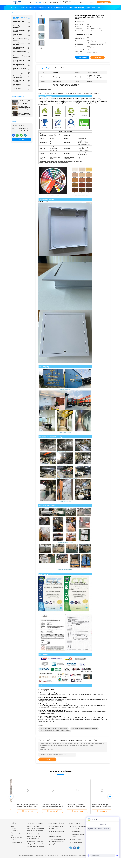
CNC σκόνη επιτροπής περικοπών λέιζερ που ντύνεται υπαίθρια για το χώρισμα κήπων (34, 836)
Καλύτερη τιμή (82, 57)
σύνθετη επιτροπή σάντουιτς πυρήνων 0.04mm (57, 827)
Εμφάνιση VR (14, 830)
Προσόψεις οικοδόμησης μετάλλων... (21, 56)
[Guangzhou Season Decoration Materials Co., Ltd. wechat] (21, 135)
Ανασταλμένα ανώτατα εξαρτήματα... (21, 69)
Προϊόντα (13, 828)
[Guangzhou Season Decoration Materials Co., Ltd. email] (13, 135)
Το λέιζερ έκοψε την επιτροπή (34, 823)
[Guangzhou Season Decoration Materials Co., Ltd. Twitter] (70, 847)
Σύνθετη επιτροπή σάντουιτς (56, 823)
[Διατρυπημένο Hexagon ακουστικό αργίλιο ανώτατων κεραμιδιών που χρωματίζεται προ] (97, 790)
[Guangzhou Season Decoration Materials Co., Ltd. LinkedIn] (78, 847)
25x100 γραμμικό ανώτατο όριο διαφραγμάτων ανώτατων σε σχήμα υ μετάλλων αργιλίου (22, 806)
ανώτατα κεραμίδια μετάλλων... (21, 22)
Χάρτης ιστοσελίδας (16, 837)
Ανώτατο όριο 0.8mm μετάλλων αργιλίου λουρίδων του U (24, 102)
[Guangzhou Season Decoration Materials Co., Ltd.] (17, 2)
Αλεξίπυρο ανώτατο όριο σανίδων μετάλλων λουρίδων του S (55, 730)
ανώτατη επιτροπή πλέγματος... (21, 65)
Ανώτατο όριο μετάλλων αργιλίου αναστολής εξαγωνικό (24, 113)
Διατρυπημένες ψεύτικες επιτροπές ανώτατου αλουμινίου (24, 108)
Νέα (12, 835)
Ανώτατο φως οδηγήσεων (21, 85)
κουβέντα (21, 139)
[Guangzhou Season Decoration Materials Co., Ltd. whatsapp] (17, 135)
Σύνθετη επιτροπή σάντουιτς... (21, 35)
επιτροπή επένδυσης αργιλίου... (21, 31)
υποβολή (47, 759)
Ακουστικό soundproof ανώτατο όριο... (21, 43)
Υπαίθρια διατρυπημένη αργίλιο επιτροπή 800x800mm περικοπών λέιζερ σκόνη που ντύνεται (35, 828)
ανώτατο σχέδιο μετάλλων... (21, 26)
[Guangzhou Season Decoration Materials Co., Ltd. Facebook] (74, 847)
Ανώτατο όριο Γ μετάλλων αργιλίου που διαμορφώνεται (53, 728)
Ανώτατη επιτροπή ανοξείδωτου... (21, 48)
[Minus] (117, 819)
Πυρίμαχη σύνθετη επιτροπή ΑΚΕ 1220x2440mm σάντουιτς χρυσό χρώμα (57, 842)
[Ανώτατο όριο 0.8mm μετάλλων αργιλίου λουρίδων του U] (15, 102)
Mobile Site (14, 840)
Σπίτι (12, 826)
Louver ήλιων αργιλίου (21, 73)
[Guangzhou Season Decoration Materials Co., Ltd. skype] (25, 135)
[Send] (117, 855)
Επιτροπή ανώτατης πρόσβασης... (21, 81)
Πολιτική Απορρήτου (16, 842)
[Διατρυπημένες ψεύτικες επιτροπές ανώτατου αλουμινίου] (15, 108)
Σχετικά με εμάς (15, 833)
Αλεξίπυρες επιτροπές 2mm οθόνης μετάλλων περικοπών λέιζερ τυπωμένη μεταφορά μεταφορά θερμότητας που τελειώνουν (35, 844)
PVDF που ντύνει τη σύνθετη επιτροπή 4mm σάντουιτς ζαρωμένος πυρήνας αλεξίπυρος (56, 834)
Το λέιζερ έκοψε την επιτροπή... (21, 60)
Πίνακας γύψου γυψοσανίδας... (21, 89)
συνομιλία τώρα (104, 2)
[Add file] (88, 855)
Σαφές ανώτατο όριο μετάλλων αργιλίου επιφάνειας (84, 728)
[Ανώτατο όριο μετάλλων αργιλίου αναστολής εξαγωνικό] (15, 113)
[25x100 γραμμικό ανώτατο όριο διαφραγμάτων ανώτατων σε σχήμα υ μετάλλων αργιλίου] (22, 790)
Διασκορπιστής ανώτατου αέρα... (21, 76)
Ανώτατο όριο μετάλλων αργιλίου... (21, 18)
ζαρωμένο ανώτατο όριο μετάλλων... (21, 39)
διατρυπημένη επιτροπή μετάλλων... (21, 52)
